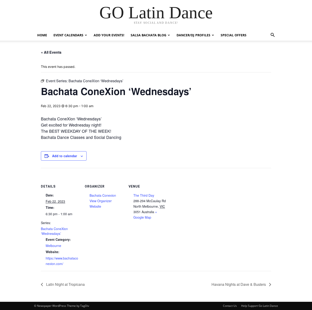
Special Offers (233, 35)
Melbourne (53, 245)
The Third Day (143, 195)
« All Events (51, 52)
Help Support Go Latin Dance (259, 306)
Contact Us (230, 306)
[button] (272, 35)
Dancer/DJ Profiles (193, 35)
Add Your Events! (109, 35)
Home (42, 35)
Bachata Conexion (103, 195)
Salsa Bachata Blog (148, 35)
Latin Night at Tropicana (65, 284)
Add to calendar (64, 156)
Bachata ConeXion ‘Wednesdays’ (54, 231)
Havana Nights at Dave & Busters (239, 284)
